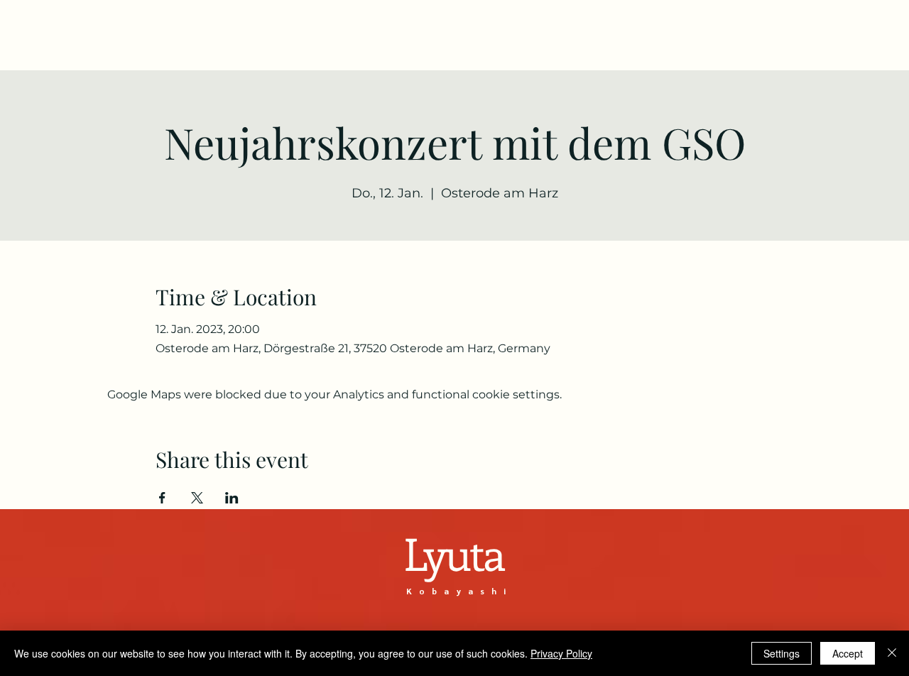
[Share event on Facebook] (162, 497)
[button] (788, 39)
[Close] (891, 653)
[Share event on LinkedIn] (232, 497)
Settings (781, 653)
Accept (847, 653)
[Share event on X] (197, 497)
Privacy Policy (561, 653)
